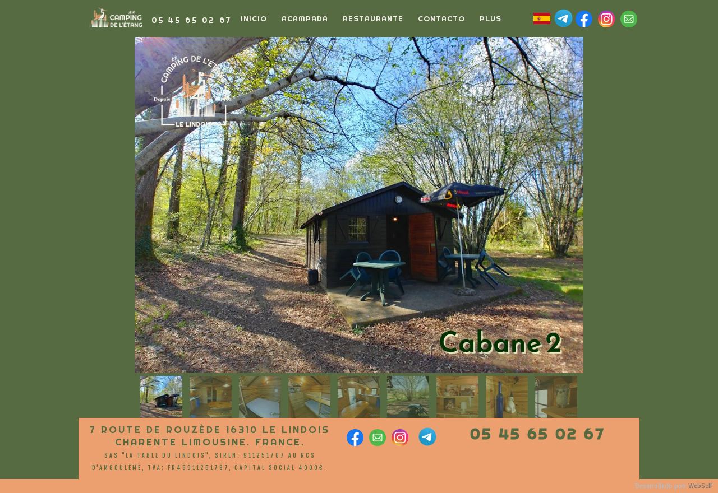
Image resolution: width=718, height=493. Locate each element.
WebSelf (700, 486)
